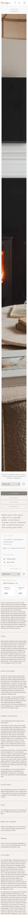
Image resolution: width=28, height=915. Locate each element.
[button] (2, 242)
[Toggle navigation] (24, 2)
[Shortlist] (16, 3)
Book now (6, 484)
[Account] (20, 3)
